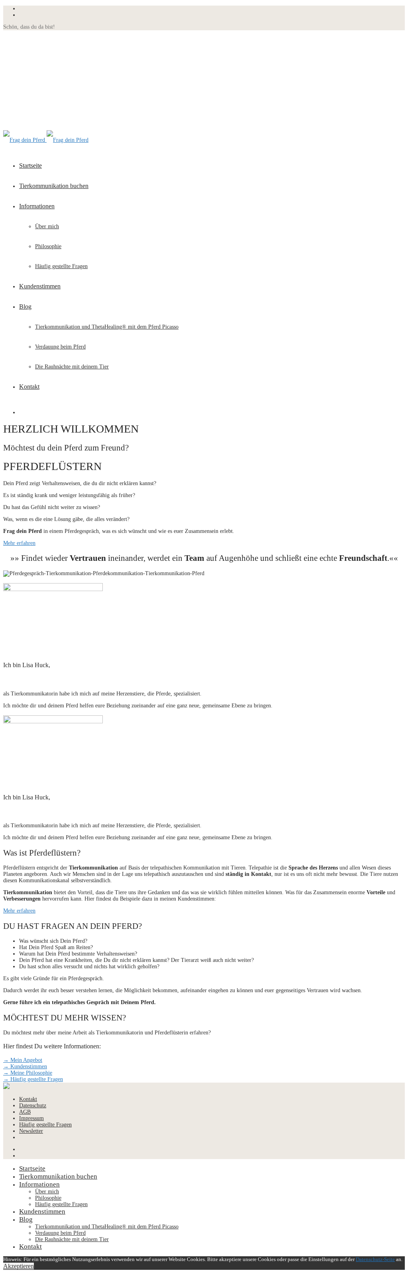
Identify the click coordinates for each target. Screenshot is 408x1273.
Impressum (31, 1118)
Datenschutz (32, 1105)
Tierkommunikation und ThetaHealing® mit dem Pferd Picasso (106, 327)
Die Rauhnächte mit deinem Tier (72, 367)
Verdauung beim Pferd (60, 347)
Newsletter (31, 1131)
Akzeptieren (18, 1266)
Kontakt (29, 386)
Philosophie (48, 246)
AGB (25, 1112)
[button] (19, 543)
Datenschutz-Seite (375, 1259)
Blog (25, 306)
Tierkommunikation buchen (53, 185)
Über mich (47, 226)
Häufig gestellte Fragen (61, 266)
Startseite (30, 165)
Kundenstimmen (40, 286)
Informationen (37, 206)
